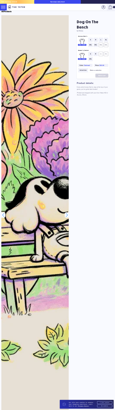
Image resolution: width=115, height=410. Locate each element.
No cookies (104, 406)
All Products (6, 11)
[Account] (103, 7)
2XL (90, 45)
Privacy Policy (83, 406)
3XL (95, 45)
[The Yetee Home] (16, 7)
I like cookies (104, 402)
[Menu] (3, 7)
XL (106, 40)
